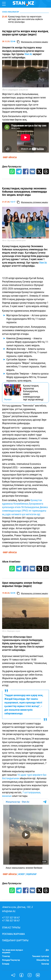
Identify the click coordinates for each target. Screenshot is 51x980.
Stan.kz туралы (11, 927)
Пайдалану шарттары (15, 940)
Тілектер (6, 956)
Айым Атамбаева (11, 561)
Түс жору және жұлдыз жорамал (12, 951)
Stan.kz (28, 54)
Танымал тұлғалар (40, 956)
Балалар (45, 964)
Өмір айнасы (10, 157)
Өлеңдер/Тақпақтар (11, 960)
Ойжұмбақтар (42, 960)
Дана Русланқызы (11, 166)
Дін (47, 950)
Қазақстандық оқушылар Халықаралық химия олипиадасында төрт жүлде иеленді (33, 392)
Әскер (21, 874)
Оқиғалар (31, 874)
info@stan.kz (8, 911)
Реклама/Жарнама (13, 934)
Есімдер (5, 964)
